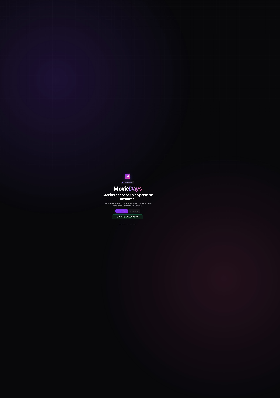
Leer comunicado (121, 211)
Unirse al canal (134, 211)
